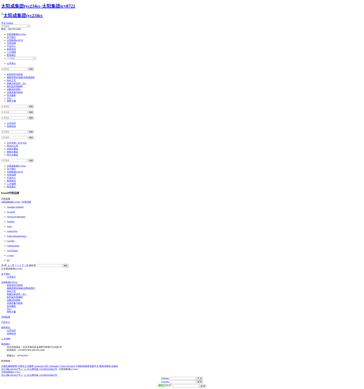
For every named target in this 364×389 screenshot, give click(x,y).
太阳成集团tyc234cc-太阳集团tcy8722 (38, 6)
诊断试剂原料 (13, 89)
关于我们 (11, 37)
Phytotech (70, 366)
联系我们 (11, 55)
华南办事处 (12, 149)
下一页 (25, 265)
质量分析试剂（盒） (17, 83)
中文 (3, 23)
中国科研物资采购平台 (87, 366)
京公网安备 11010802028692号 (42, 369)
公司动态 (11, 123)
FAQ (9, 98)
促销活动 (11, 126)
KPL (47, 366)
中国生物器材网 (9, 366)
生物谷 (114, 366)
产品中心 (11, 46)
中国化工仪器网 (26, 366)
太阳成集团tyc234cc (16, 34)
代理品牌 (11, 43)
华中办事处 (12, 155)
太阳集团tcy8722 (15, 40)
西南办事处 (12, 152)
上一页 (10, 265)
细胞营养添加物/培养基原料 (21, 77)
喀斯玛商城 (105, 366)
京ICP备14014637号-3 (12, 369)
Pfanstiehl (53, 366)
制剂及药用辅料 (15, 86)
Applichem (39, 366)
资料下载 (11, 101)
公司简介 (11, 63)
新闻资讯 (11, 49)
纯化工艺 (11, 80)
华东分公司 (12, 146)
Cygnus (62, 366)
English (9, 23)
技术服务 (11, 95)
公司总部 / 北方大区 (17, 143)
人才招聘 (11, 52)
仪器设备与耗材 (15, 92)
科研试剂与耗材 (15, 74)
